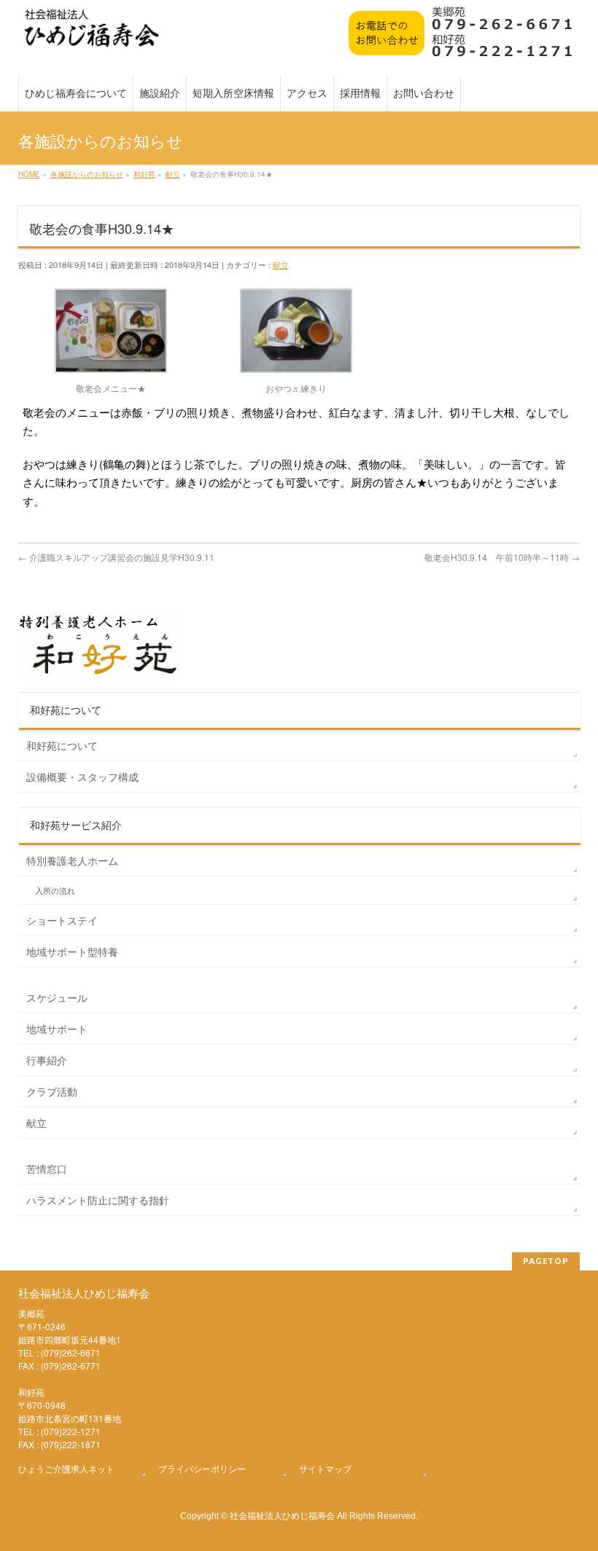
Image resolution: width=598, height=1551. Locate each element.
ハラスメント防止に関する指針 (97, 1200)
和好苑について (62, 745)
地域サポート (57, 1028)
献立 (281, 264)
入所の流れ (55, 890)
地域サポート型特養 (72, 951)
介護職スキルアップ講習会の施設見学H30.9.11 (116, 557)
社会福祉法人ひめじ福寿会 (282, 1515)
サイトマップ (325, 1468)
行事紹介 (46, 1060)
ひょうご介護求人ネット (66, 1468)
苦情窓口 (46, 1168)
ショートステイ (62, 920)
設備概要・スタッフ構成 (82, 776)
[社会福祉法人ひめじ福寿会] (92, 35)
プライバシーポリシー (202, 1468)
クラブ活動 (51, 1091)
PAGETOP (546, 1260)
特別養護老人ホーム (72, 860)
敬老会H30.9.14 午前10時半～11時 (502, 557)
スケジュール (57, 997)
